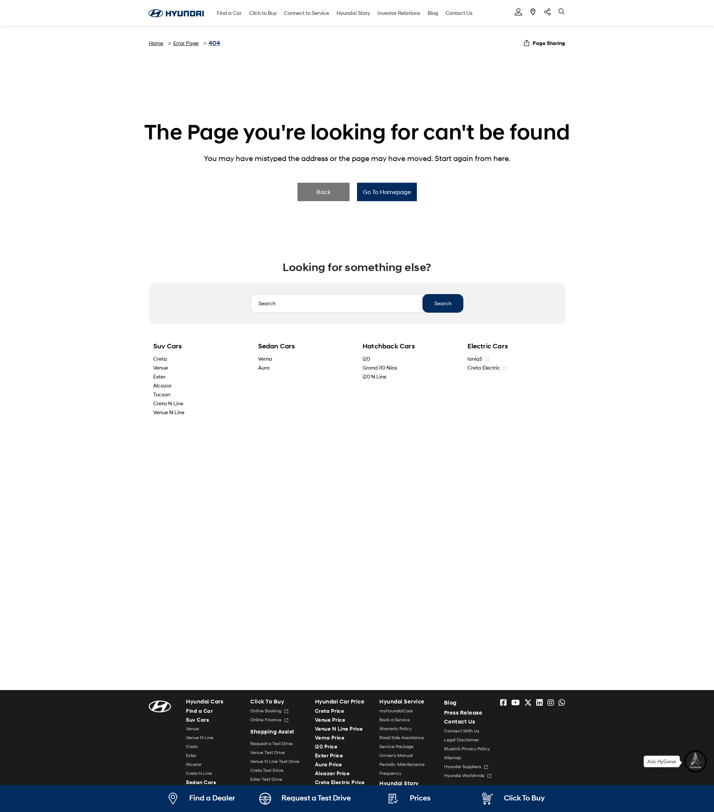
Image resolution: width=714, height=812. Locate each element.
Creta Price (329, 711)
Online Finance (266, 719)
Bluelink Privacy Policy (467, 748)
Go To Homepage (387, 191)
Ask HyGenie (661, 761)
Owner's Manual (396, 755)
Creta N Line (168, 403)
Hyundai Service (402, 702)
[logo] (160, 706)
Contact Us (459, 13)
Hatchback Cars (389, 346)
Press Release (463, 712)
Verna (265, 358)
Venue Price (330, 719)
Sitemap (452, 757)
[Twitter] (528, 702)
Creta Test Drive (266, 770)
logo (176, 13)
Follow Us (547, 12)
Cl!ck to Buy (263, 13)
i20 (366, 358)
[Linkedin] (539, 702)
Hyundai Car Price (340, 702)
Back (323, 191)
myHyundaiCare (396, 710)
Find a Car (229, 13)
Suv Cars (167, 346)
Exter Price (329, 755)
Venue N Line (168, 412)
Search (442, 303)
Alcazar (162, 385)
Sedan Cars (276, 346)
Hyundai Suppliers (463, 766)
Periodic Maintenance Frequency (402, 768)
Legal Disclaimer (461, 739)
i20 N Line (374, 376)
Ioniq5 (475, 358)
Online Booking (266, 710)
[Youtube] (515, 702)
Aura (264, 367)
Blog (433, 13)
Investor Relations (398, 13)
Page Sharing (549, 43)
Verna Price (330, 737)
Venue (160, 367)
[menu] (518, 12)
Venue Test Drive (267, 752)
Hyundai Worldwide (465, 775)
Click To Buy (267, 702)
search (562, 12)
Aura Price (328, 764)
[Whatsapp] (562, 702)
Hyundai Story (353, 13)
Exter (159, 376)
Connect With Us (461, 731)
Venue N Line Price (339, 728)
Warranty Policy (395, 728)
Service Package (396, 746)
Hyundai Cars (204, 702)
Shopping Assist (272, 731)
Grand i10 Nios (380, 367)
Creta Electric (484, 367)
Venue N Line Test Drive (274, 761)
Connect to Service (306, 13)
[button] (695, 761)
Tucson (161, 394)
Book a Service (394, 719)
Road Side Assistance (401, 737)
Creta (160, 358)
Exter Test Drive (266, 779)
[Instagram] (550, 702)
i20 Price (326, 746)
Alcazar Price (332, 773)
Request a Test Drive (271, 743)
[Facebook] (503, 702)
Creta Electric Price (340, 782)
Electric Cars (487, 346)
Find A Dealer (533, 12)
